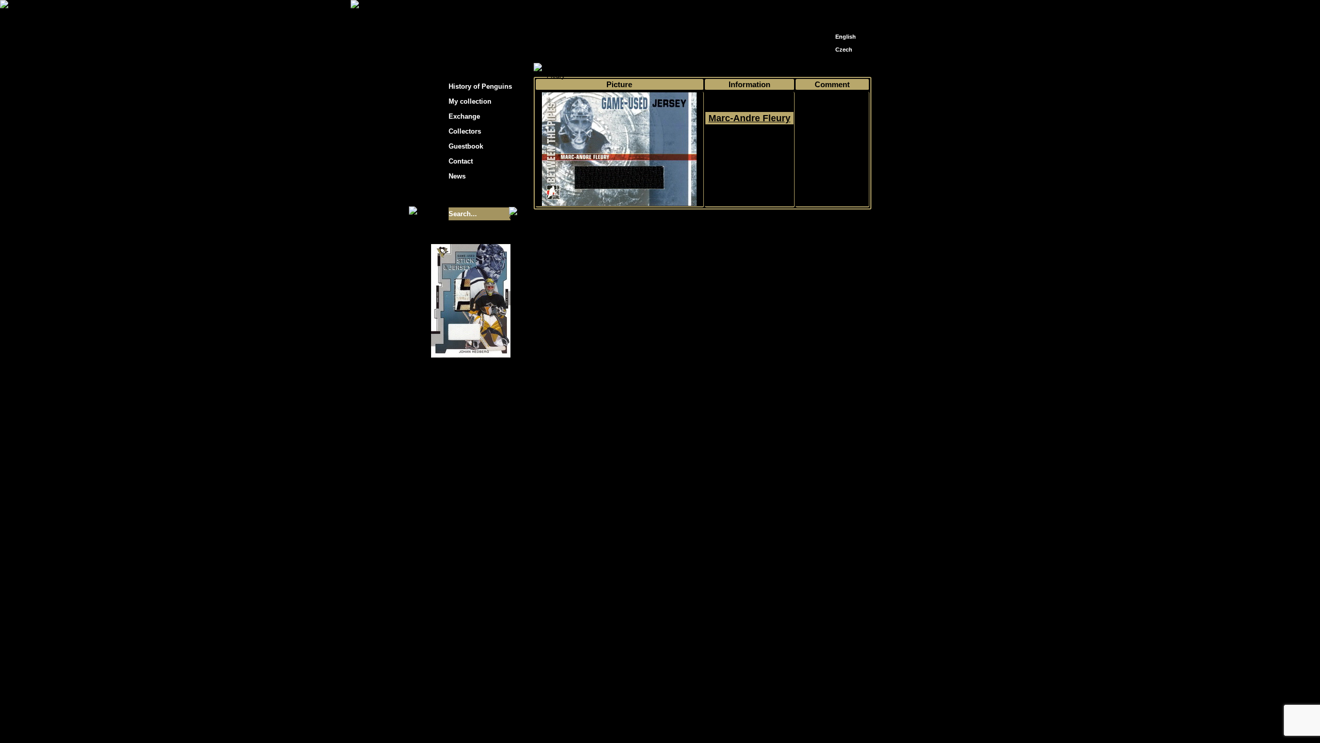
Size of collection (460, 195)
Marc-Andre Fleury (749, 118)
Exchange (464, 116)
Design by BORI (760, 480)
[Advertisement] (964, 165)
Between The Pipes (777, 68)
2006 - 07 (678, 68)
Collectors (465, 131)
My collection (572, 68)
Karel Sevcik (734, 473)
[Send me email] (843, 11)
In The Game (720, 68)
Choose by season (628, 68)
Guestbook (466, 146)
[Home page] (828, 9)
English (845, 37)
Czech (843, 49)
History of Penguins (480, 86)
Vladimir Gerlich (704, 480)
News (457, 176)
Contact (461, 161)
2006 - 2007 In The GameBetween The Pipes (749, 155)
